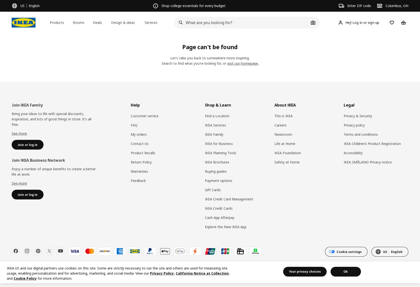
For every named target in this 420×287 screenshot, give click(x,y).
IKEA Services (215, 125)
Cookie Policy (25, 278)
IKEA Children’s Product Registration (372, 143)
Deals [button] (97, 22)
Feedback (138, 180)
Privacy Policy (162, 273)
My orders (139, 134)
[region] (210, 272)
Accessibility (353, 153)
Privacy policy (354, 125)
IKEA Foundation (287, 153)
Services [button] (151, 22)
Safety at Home (287, 162)
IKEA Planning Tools (220, 153)
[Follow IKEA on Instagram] (27, 251)
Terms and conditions (361, 134)
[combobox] (241, 22)
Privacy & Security (358, 116)
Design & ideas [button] (123, 22)
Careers (280, 125)
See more (19, 133)
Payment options (218, 180)
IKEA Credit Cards (219, 208)
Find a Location (217, 116)
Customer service (144, 116)
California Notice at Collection (202, 273)
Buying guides (216, 171)
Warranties (139, 171)
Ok (345, 271)
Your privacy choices (305, 271)
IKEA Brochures (217, 162)
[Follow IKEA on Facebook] (16, 251)
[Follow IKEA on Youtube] (60, 251)
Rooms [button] (78, 22)
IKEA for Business (219, 143)
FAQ (134, 125)
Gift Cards (213, 190)
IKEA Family (214, 134)
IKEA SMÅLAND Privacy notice (368, 162)
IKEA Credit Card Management (229, 199)
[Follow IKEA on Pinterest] (38, 251)
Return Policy (141, 162)
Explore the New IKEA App (225, 226)
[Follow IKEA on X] (49, 251)
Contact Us (140, 143)
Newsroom (283, 134)
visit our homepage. (243, 63)
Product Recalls (143, 153)
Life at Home (284, 143)
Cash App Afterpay (219, 217)
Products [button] (57, 22)
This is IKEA (283, 116)
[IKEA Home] (23, 22)
